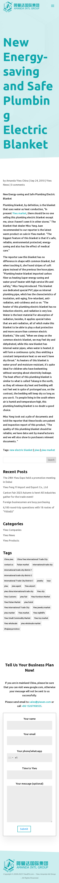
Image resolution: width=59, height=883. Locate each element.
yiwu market (48, 450)
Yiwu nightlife (39, 613)
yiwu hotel (28, 602)
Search (51, 460)
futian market (23, 565)
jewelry (40, 581)
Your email (30, 734)
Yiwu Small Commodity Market (17, 618)
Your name (30, 718)
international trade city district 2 (18, 575)
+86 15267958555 (31, 706)
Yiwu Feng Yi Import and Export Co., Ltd (25, 487)
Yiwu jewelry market (41, 607)
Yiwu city (40, 591)
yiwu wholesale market (31, 623)
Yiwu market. (23, 613)
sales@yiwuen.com (40, 702)
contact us (8, 565)
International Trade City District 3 (18, 581)
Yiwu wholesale (10, 623)
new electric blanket (21, 450)
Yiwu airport (30, 586)
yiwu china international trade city (18, 591)
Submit (24, 829)
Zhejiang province (12, 629)
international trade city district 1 (18, 570)
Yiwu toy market (41, 618)
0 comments (18, 184)
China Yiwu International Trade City (32, 559)
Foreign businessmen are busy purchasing (26, 502)
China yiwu (8, 559)
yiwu (36, 450)
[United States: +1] (10, 757)
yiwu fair (23, 597)
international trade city (42, 565)
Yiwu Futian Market (12, 602)
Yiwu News (9, 535)
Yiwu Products (11, 540)
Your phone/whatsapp (29, 751)
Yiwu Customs (10, 597)
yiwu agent (16, 586)
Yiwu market (19, 213)
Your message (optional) (29, 783)
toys (49, 581)
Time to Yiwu (29, 768)
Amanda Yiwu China (17, 180)
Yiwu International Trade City (16, 607)
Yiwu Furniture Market (40, 597)
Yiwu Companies (12, 530)
